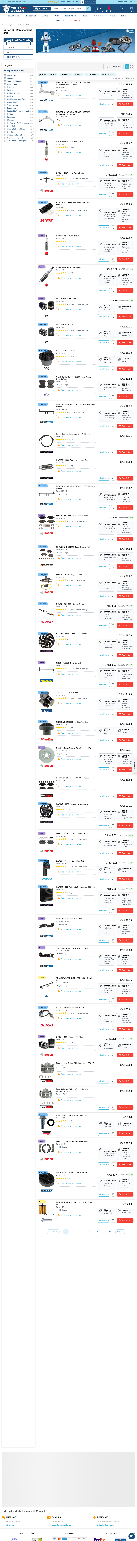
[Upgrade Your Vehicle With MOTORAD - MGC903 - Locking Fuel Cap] (47, 731)
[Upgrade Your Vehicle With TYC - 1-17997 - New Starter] (47, 702)
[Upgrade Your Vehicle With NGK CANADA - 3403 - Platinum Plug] (47, 276)
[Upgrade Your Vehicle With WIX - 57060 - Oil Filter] (47, 334)
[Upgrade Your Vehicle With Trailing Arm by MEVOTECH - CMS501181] (47, 957)
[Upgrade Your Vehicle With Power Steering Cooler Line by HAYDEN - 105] (47, 443)
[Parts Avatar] (16, 8)
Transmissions (12, 105)
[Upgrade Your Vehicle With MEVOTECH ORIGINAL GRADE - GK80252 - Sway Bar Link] (47, 414)
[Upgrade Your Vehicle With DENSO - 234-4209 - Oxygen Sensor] (47, 613)
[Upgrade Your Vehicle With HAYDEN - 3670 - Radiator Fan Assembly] (47, 813)
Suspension (11, 108)
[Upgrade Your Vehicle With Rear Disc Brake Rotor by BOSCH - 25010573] (47, 757)
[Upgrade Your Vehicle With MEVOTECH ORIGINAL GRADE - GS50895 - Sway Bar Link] (47, 495)
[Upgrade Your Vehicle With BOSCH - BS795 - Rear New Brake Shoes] (47, 1150)
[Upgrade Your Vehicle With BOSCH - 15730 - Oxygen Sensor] (47, 584)
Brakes (10, 90)
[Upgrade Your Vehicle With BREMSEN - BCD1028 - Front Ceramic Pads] (47, 556)
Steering (10, 120)
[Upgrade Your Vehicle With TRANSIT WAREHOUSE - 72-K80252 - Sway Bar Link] (47, 987)
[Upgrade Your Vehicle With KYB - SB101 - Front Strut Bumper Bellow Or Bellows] (47, 211)
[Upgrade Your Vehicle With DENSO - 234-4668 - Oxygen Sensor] (47, 1016)
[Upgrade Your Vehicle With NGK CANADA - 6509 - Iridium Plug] (47, 151)
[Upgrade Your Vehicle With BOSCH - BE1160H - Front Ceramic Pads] (47, 842)
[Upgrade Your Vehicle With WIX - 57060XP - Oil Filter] (47, 308)
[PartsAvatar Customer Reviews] (87, 2)
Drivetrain (11, 132)
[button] (42, 9)
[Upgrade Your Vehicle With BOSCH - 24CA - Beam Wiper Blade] (47, 182)
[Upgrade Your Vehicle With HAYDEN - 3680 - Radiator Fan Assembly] (47, 643)
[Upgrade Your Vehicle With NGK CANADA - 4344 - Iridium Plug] (47, 245)
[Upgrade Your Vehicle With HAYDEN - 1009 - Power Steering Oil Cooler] (47, 469)
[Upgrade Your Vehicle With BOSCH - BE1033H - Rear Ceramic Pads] (47, 525)
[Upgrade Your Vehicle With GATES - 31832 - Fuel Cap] (47, 360)
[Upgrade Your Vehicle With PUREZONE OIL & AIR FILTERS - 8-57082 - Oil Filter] (47, 1211)
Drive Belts (11, 126)
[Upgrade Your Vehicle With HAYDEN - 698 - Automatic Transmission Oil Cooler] (47, 896)
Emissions (11, 117)
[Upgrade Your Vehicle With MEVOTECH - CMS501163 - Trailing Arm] (47, 927)
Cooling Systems (13, 93)
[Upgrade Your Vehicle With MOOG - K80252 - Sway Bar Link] (47, 672)
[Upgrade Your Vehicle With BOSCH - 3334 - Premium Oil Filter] (47, 1046)
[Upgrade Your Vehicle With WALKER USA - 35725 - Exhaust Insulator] (47, 1182)
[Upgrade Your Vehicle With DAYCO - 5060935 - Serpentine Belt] (47, 870)
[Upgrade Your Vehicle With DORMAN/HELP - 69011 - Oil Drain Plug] (47, 1124)
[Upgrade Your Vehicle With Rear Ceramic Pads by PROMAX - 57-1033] (47, 787)
